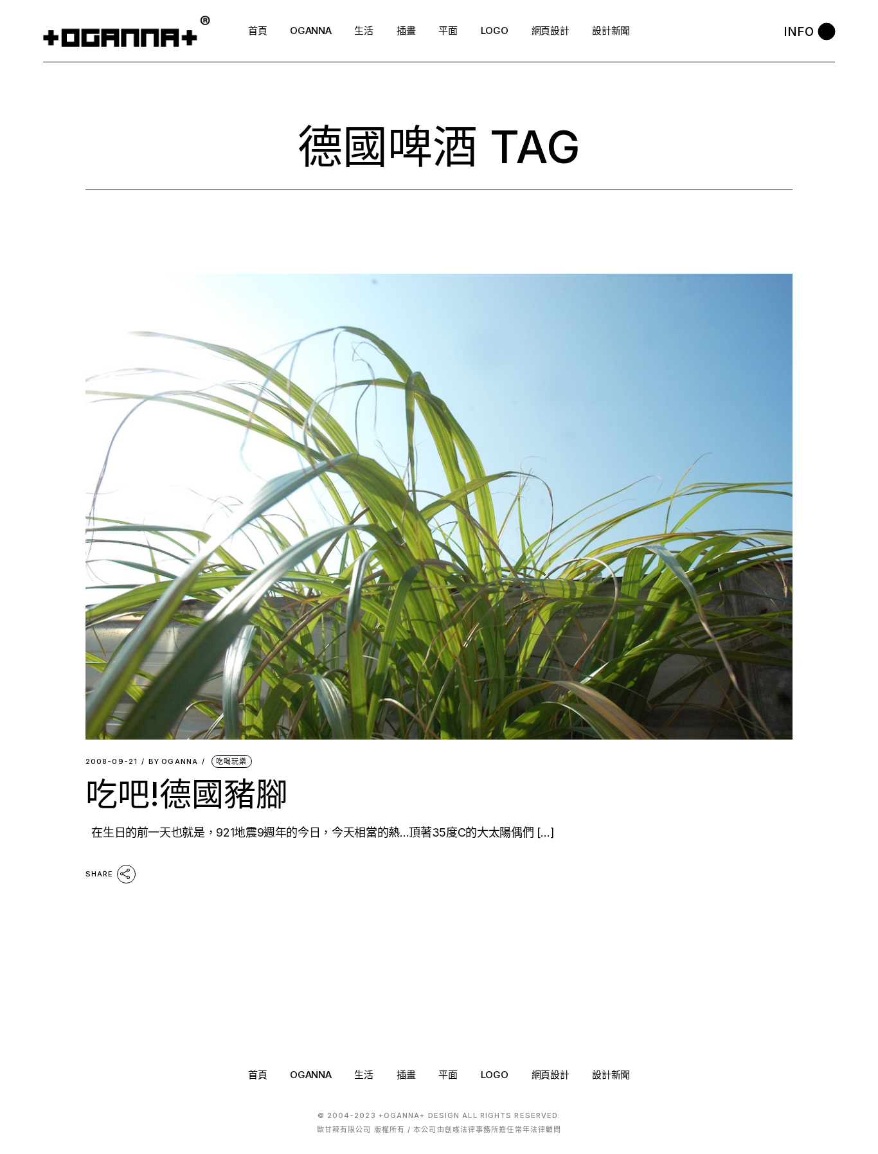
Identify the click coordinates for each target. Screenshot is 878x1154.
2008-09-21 (111, 761)
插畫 (406, 1075)
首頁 (257, 1075)
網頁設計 (550, 1075)
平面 (447, 1075)
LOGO (494, 1075)
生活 (363, 1075)
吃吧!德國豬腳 (186, 794)
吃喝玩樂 (231, 761)
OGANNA (173, 761)
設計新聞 (611, 1075)
